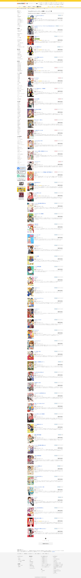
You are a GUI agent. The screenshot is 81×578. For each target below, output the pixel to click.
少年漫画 (19, 78)
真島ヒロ (19, 132)
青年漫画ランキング (44, 561)
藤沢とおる (19, 131)
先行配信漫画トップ (20, 19)
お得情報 (19, 566)
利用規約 (55, 568)
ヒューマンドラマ (20, 85)
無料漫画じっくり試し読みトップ (28, 553)
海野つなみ (19, 108)
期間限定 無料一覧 (20, 70)
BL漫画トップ (19, 24)
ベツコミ (19, 152)
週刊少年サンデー (20, 158)
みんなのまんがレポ (32, 568)
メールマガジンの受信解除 (21, 560)
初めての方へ (19, 45)
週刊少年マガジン (20, 147)
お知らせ (19, 41)
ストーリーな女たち (20, 139)
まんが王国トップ (20, 553)
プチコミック (19, 140)
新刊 (58, 6)
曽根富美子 (19, 124)
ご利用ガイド (19, 44)
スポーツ (19, 92)
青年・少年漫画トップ (46, 553)
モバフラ (19, 163)
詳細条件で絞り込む (46, 543)
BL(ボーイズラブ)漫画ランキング (46, 565)
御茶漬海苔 (19, 112)
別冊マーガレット (20, 151)
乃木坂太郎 (19, 128)
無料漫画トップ (19, 12)
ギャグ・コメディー (20, 86)
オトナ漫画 (19, 82)
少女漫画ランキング (44, 560)
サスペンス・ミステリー (21, 89)
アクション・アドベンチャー (21, 93)
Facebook (43, 570)
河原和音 (19, 113)
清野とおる (19, 123)
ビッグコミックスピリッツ (21, 144)
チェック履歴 (19, 37)
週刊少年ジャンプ (20, 143)
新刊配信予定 (19, 16)
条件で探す (19, 50)
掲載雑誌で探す (19, 54)
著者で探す (19, 53)
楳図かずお (19, 109)
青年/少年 (34, 6)
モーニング (19, 155)
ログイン (19, 36)
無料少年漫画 (19, 69)
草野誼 (18, 117)
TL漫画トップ (19, 23)
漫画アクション (19, 162)
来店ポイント (62, 6)
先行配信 (24, 6)
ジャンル (50, 6)
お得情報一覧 (19, 31)
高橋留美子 (19, 127)
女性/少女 (29, 6)
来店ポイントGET (20, 565)
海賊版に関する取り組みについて (21, 186)
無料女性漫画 (19, 65)
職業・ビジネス (19, 88)
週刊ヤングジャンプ (20, 148)
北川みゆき (19, 116)
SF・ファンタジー (20, 96)
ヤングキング (19, 159)
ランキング (54, 6)
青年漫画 (19, 77)
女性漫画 (19, 74)
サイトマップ (55, 573)
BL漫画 (18, 81)
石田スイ (19, 105)
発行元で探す (19, 57)
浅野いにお (19, 104)
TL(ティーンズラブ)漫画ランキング (46, 564)
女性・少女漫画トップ (20, 20)
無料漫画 (40, 6)
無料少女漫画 (19, 66)
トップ (19, 6)
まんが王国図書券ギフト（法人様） (58, 565)
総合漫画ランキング (44, 557)
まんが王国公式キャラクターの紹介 (58, 564)
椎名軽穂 (19, 120)
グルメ (18, 97)
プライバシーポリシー (56, 569)
